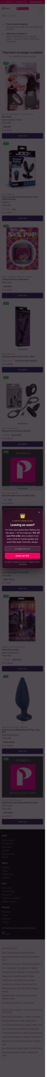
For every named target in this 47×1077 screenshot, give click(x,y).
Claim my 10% (22, 555)
